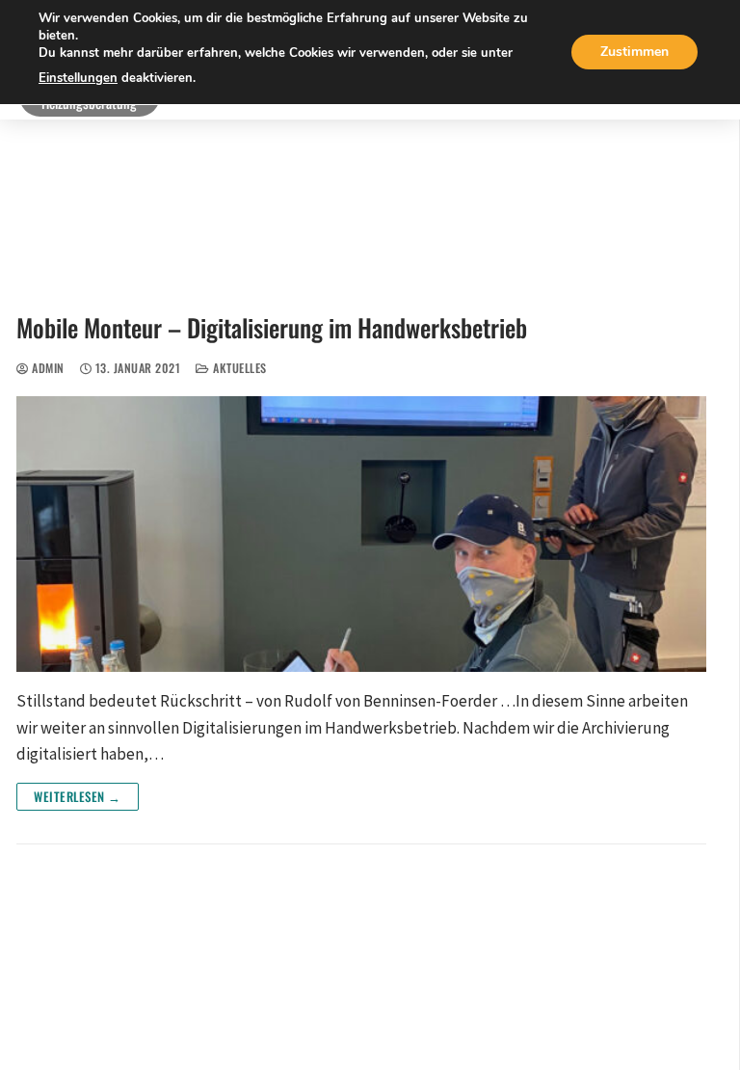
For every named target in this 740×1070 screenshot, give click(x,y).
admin (47, 368)
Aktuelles (238, 368)
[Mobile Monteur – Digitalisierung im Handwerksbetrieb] (361, 534)
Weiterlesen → (77, 796)
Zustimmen (634, 51)
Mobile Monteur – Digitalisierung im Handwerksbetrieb (271, 327)
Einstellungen (78, 78)
